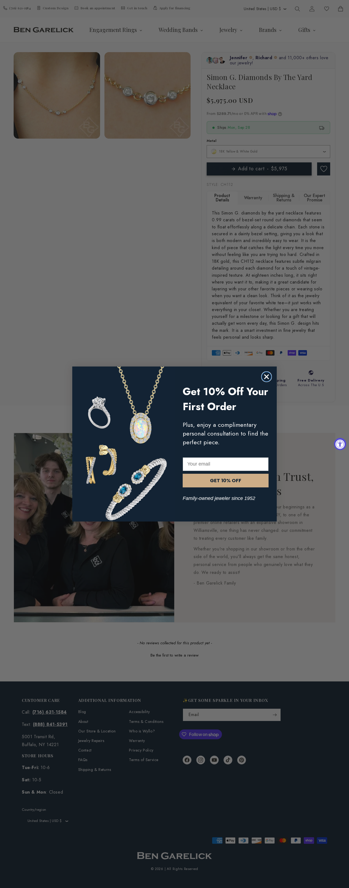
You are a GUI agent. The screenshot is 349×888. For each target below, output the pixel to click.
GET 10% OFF (225, 480)
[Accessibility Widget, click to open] (340, 444)
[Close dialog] (266, 377)
